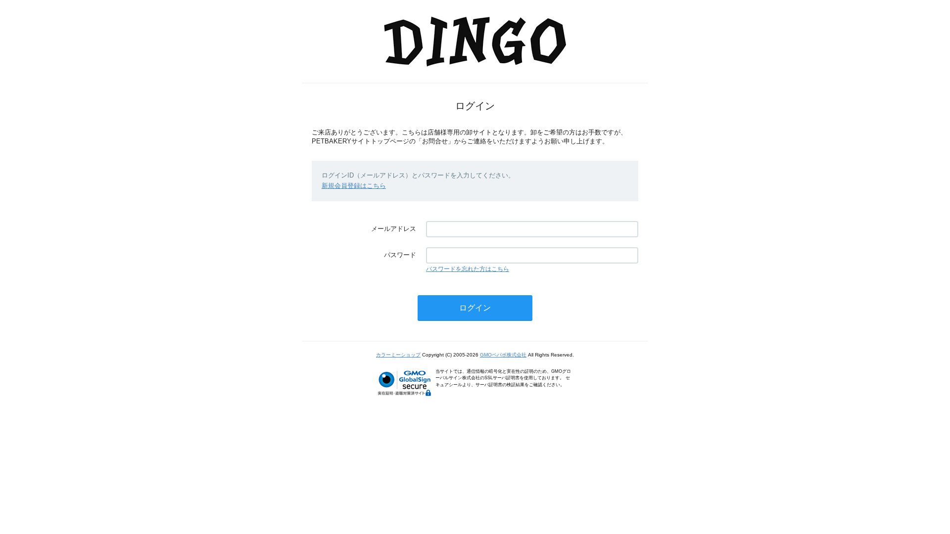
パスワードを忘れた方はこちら (467, 269)
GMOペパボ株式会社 (503, 354)
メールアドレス (393, 228)
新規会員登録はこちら (354, 185)
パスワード (400, 255)
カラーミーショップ (398, 354)
